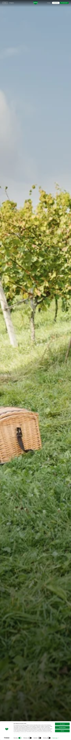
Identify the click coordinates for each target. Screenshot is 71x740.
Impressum (43, 733)
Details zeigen (55, 737)
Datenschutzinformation (18, 733)
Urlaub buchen (64, 2)
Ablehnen (62, 730)
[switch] (30, 738)
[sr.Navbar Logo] (35, 2)
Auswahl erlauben (62, 727)
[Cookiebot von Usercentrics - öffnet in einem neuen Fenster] (6, 738)
